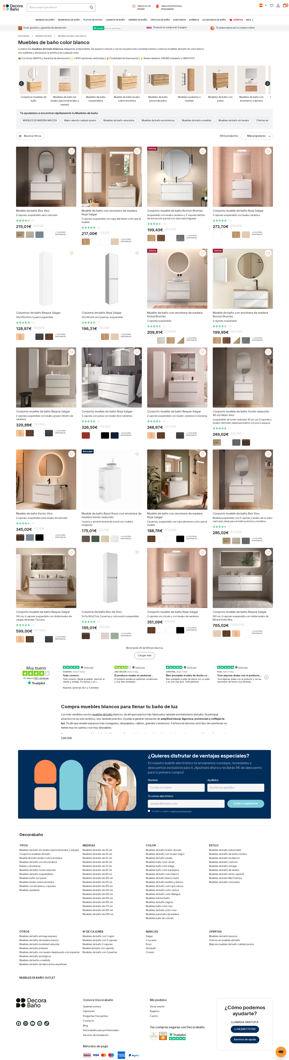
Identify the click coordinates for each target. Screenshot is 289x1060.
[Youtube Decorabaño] (33, 1025)
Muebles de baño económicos (158, 121)
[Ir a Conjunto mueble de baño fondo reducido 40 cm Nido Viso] (243, 377)
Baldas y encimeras (29, 866)
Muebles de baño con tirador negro (165, 854)
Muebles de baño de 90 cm (97, 874)
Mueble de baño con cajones (98, 948)
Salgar (149, 936)
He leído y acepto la (171, 811)
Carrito (154, 1016)
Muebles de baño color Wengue (163, 894)
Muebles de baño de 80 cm (97, 870)
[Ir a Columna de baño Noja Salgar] (112, 279)
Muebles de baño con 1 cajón (98, 936)
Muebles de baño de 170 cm (98, 906)
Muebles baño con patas (33, 878)
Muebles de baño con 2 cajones (100, 940)
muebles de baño (102, 715)
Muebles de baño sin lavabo (234, 121)
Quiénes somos (92, 1007)
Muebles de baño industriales (225, 850)
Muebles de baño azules (159, 858)
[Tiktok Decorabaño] (47, 1025)
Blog (85, 1026)
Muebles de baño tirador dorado (163, 850)
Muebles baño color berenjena (162, 870)
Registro (155, 1011)
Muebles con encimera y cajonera (37, 886)
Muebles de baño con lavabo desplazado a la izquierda (49, 952)
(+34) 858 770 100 (245, 1029)
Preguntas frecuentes (95, 1016)
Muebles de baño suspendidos (36, 874)
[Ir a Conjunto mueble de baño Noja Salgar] (243, 177)
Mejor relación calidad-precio (80, 121)
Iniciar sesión (157, 1007)
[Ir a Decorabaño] (44, 1003)
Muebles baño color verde (160, 862)
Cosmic (150, 952)
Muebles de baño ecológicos (35, 956)
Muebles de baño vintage (223, 866)
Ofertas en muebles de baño (224, 940)
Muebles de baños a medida (34, 960)
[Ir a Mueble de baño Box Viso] (46, 177)
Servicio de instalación (96, 1035)
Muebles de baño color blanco (162, 874)
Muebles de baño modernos (224, 858)
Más (248, 20)
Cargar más (145, 655)
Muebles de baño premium (33, 948)
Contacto (88, 1021)
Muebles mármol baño (158, 898)
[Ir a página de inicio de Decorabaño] (13, 8)
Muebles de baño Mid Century (225, 878)
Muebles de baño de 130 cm (98, 890)
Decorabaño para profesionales (101, 1030)
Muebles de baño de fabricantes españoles (43, 964)
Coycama (151, 940)
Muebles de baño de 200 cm (98, 914)
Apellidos (213, 780)
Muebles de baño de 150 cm (98, 898)
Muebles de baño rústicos (223, 862)
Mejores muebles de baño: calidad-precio (231, 944)
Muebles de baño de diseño (224, 870)
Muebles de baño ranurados (119, 121)
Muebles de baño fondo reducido (37, 870)
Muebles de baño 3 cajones (98, 944)
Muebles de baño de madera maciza (39, 940)
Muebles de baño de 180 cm (98, 910)
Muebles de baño (44, 36)
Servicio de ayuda (245, 1039)
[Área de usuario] (278, 5)
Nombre (153, 780)
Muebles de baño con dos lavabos (38, 862)
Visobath (151, 948)
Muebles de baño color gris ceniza (164, 886)
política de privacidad (181, 811)
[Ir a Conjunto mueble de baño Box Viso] (243, 479)
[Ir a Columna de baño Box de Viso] (112, 578)
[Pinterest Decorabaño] (40, 1025)
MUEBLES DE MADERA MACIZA (40, 121)
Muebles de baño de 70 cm (97, 866)
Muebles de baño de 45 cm (97, 850)
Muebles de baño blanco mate (162, 878)
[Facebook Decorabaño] (19, 1025)
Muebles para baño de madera (162, 914)
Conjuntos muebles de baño (34, 854)
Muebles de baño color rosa (161, 910)
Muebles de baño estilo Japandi (226, 874)
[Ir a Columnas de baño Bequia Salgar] (46, 279)
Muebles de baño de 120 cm (98, 886)
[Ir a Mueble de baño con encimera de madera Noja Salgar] (112, 177)
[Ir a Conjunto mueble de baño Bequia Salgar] (46, 377)
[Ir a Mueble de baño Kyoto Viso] (46, 479)
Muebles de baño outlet (37, 978)
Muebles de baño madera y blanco (164, 882)
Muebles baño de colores (160, 918)
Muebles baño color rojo (159, 906)
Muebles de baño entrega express (38, 936)
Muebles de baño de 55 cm (97, 858)
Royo (149, 944)
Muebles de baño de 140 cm (98, 894)
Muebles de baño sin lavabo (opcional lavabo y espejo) (49, 850)
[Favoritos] (271, 5)
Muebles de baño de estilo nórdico (228, 854)
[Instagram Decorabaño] (26, 1025)
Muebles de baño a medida (196, 121)
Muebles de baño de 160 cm (98, 902)
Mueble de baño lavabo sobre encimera (40, 858)
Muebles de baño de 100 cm (98, 878)
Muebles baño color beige (160, 866)
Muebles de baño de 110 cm (97, 882)
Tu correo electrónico (160, 796)
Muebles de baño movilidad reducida (39, 944)
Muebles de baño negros (159, 902)
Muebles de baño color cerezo (162, 890)
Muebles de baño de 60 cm (97, 862)
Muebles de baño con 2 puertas (100, 952)
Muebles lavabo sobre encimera (36, 882)
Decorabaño (23, 36)
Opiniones (89, 1011)
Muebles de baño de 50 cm (97, 854)
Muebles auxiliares (29, 890)
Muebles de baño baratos (223, 936)
